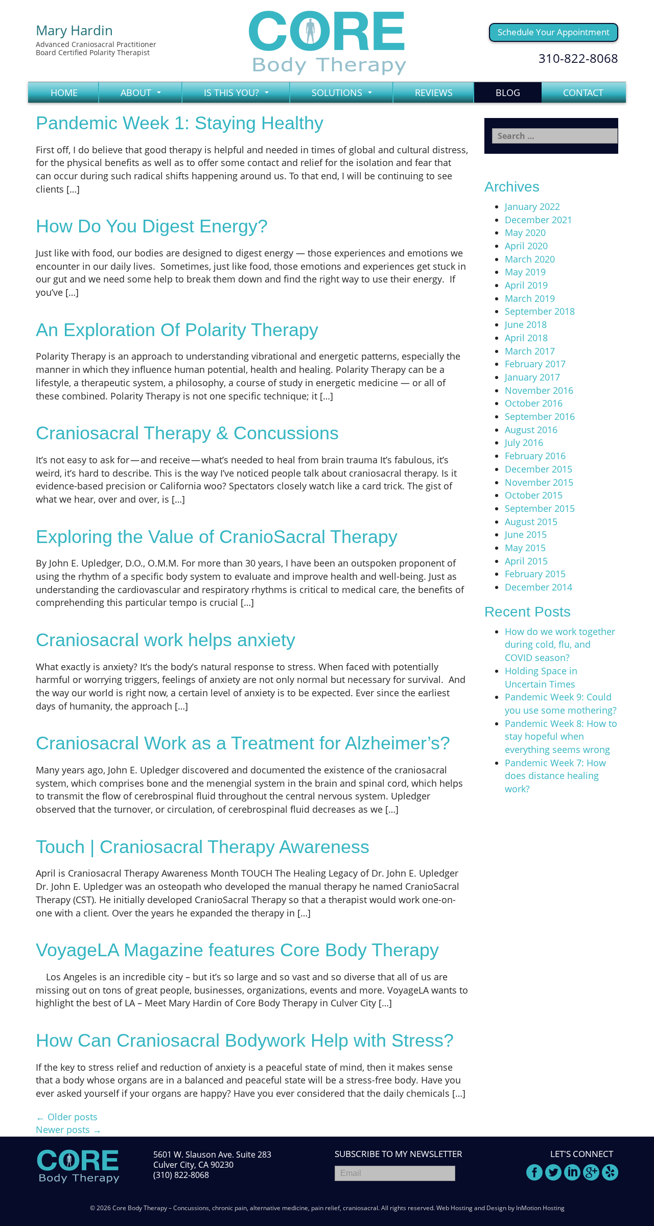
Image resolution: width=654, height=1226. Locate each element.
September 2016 (540, 416)
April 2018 (526, 338)
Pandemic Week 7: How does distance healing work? (555, 776)
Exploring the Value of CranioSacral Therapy (217, 536)
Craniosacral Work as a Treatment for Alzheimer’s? (243, 743)
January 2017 (532, 377)
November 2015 (539, 482)
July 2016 (524, 442)
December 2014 (538, 587)
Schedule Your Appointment (554, 32)
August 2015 (531, 521)
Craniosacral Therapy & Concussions (187, 432)
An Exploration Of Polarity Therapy (177, 329)
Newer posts (69, 1129)
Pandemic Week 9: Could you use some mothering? (561, 703)
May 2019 (525, 272)
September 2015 (540, 508)
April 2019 (526, 285)
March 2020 (530, 259)
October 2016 (534, 403)
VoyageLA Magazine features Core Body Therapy (237, 949)
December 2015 (538, 469)
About (144, 94)
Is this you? (239, 94)
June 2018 (526, 324)
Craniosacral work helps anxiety (165, 639)
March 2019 (530, 298)
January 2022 (532, 206)
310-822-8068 (578, 58)
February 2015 (535, 574)
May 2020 (525, 232)
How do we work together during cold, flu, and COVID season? (560, 644)
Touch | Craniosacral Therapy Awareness (202, 846)
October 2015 (534, 495)
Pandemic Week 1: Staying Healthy (179, 122)
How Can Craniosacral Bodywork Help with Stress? (245, 1040)
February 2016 (535, 456)
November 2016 (539, 390)
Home (64, 92)
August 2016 (531, 429)
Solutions (345, 94)
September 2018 (540, 311)
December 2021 (538, 220)
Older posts (67, 1117)
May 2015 (525, 547)
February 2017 (535, 364)
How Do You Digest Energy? (152, 226)
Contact (583, 92)
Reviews (434, 92)
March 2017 (530, 351)
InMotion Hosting (540, 1208)
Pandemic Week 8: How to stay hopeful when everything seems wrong (561, 736)
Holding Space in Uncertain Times (541, 677)
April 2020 (526, 246)
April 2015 (526, 561)
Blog (508, 92)
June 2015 (526, 534)
